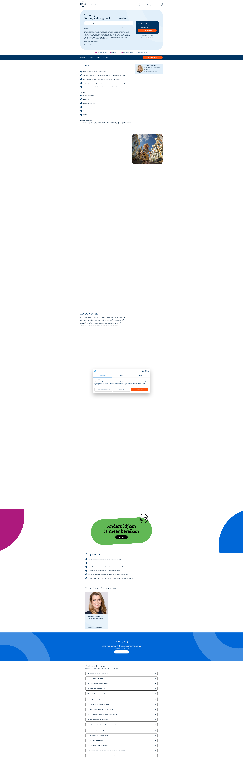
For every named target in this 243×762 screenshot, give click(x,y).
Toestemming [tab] (102, 375)
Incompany (105, 57)
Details (120, 389)
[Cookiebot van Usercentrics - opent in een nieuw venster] (143, 371)
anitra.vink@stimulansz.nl (151, 71)
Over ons (125, 4)
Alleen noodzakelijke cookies (103, 389)
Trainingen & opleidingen (94, 4)
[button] (139, 4)
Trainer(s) (98, 57)
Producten (105, 4)
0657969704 (149, 69)
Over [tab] (140, 375)
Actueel (118, 4)
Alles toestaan (140, 389)
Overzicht (82, 57)
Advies (112, 4)
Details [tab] (121, 375)
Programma (90, 57)
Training (92, 588)
